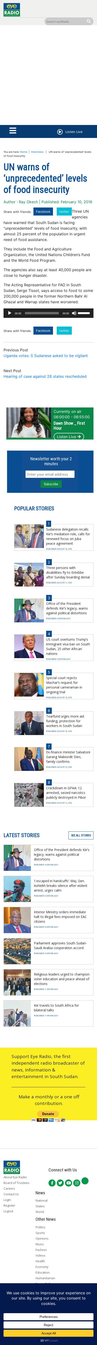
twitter (64, 211)
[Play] (9, 313)
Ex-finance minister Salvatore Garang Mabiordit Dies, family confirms (68, 757)
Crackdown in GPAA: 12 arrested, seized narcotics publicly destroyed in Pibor (66, 793)
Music (40, 1244)
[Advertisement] (48, 76)
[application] (48, 313)
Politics (40, 1227)
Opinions (42, 1238)
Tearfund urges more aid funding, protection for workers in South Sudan (65, 721)
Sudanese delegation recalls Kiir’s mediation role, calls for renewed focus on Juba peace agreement (68, 536)
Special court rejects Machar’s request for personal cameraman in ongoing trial (64, 685)
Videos (40, 1255)
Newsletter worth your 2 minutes (51, 461)
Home (23, 152)
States (40, 1206)
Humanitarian (45, 1278)
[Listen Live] (59, 132)
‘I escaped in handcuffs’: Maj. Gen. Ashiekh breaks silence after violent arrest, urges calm (60, 886)
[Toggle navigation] (13, 131)
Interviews (37, 152)
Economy (42, 1267)
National (42, 1200)
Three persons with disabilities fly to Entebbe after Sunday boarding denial (68, 572)
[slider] (84, 312)
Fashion (41, 1250)
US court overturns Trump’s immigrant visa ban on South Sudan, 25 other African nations (68, 646)
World (40, 1212)
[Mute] (74, 313)
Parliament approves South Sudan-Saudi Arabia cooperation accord (60, 945)
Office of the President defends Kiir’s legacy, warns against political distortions (67, 608)
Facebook (43, 211)
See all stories (81, 835)
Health (40, 1261)
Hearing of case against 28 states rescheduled (45, 376)
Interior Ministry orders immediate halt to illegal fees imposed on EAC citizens (60, 917)
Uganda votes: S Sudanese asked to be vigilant (46, 355)
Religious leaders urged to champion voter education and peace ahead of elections (61, 979)
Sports (40, 1233)
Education (43, 1272)
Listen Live (66, 436)
